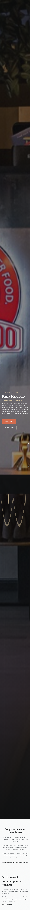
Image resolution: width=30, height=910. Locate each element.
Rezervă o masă (9, 427)
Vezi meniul (8, 421)
